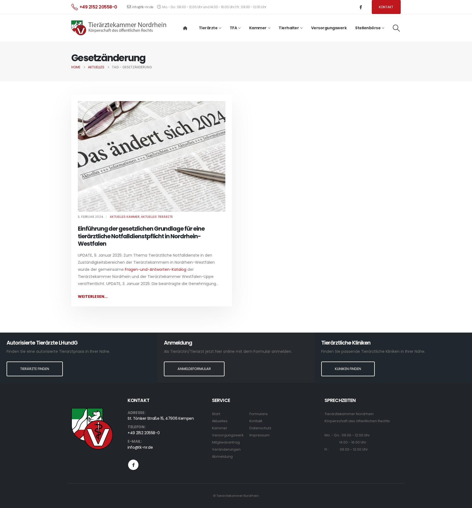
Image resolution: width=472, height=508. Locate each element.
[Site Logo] (119, 27)
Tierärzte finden (34, 368)
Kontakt (386, 7)
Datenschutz (260, 428)
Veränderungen (226, 449)
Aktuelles (220, 421)
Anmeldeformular (194, 368)
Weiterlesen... (93, 296)
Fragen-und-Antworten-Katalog (155, 269)
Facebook (133, 465)
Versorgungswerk (329, 28)
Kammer (219, 428)
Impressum (259, 435)
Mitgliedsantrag (226, 442)
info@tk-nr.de (142, 7)
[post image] (151, 156)
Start (216, 414)
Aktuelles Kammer (125, 217)
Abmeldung (222, 456)
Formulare (258, 414)
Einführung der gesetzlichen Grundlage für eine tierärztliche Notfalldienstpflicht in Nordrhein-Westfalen (141, 236)
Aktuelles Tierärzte (157, 217)
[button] (396, 28)
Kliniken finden (348, 368)
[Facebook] (361, 7)
